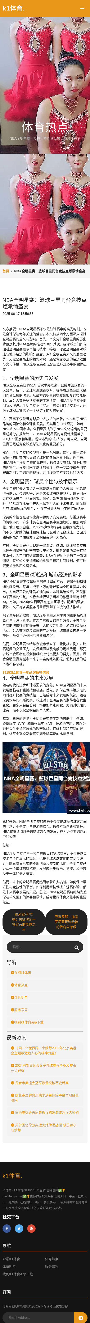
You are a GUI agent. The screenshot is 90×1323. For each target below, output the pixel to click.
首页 (6, 271)
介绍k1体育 (22, 973)
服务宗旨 (21, 1010)
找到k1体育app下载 (29, 1022)
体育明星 (21, 997)
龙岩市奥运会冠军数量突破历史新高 (41, 1083)
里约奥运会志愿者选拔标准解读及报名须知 (46, 1113)
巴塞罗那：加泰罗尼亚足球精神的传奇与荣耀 (66, 922)
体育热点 (21, 985)
